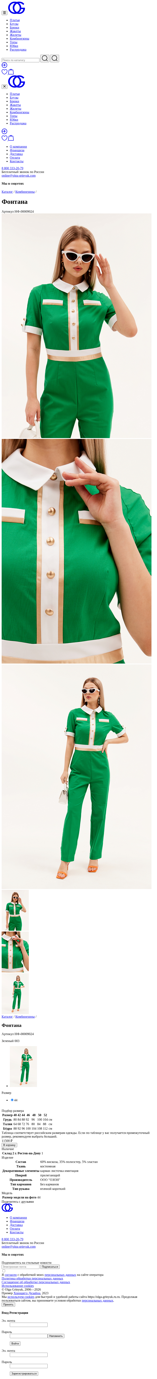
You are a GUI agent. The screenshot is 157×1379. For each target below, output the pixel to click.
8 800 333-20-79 (12, 168)
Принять (8, 1304)
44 (15, 1100)
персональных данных (60, 1274)
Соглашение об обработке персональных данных (36, 1282)
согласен (11, 1274)
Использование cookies (18, 1286)
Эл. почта (8, 1320)
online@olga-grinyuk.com (19, 175)
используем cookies (21, 1297)
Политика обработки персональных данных (32, 1278)
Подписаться (50, 1266)
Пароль (7, 1332)
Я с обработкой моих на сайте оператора (52, 1274)
